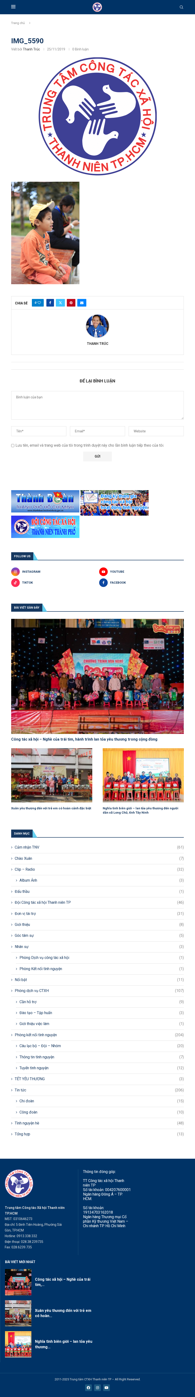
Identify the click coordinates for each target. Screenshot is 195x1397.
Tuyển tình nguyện (102, 1068)
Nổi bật (99, 979)
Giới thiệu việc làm (102, 1023)
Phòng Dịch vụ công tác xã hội (102, 957)
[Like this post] (39, 303)
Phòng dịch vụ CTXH (99, 990)
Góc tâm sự (99, 935)
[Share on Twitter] (60, 303)
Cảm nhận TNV (99, 847)
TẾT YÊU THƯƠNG (99, 1079)
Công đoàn (102, 1112)
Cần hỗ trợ (102, 1002)
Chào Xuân (99, 858)
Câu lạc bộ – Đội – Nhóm (102, 1046)
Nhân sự (99, 946)
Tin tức (99, 1090)
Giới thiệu (99, 924)
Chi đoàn (102, 1101)
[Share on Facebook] (50, 303)
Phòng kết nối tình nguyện (99, 1035)
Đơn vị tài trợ (99, 913)
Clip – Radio (99, 869)
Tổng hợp (99, 1134)
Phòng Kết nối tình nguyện (102, 969)
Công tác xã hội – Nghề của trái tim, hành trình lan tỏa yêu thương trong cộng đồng (84, 739)
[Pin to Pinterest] (71, 303)
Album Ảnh (102, 880)
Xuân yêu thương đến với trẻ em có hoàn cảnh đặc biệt (51, 808)
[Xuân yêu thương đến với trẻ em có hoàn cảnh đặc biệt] (51, 775)
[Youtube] (106, 1387)
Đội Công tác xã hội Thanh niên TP (99, 902)
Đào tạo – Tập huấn (102, 1013)
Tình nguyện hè (99, 1123)
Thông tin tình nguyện (102, 1057)
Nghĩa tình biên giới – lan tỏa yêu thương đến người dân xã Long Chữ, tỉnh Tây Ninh (140, 810)
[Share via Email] (81, 303)
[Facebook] (88, 1387)
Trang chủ (18, 23)
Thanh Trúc (31, 49)
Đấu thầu (99, 891)
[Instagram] (97, 1387)
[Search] (181, 7)
